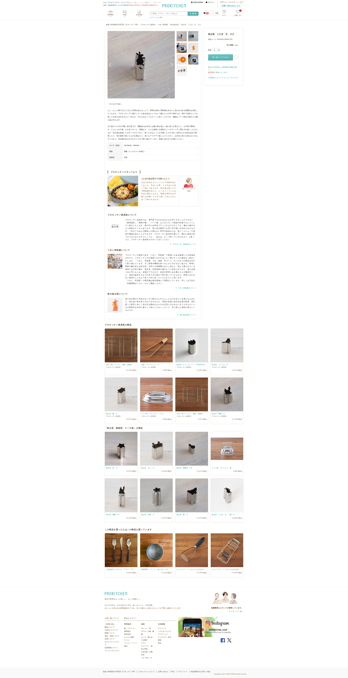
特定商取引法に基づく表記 (200, 672)
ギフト (224, 15)
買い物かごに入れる (220, 57)
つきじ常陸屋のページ (186, 288)
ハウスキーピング (164, 631)
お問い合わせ (163, 672)
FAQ (172, 672)
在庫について (109, 639)
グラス (143, 643)
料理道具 (111, 15)
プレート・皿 (146, 628)
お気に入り (238, 13)
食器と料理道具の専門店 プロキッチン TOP (122, 25)
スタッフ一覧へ (237, 611)
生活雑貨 (139, 15)
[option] (141, 64)
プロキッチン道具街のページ (184, 244)
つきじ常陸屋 (163, 25)
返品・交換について (112, 636)
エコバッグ (162, 628)
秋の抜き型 (174, 25)
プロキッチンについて (146, 672)
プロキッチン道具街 (148, 25)
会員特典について (111, 648)
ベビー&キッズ (146, 658)
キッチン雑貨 (129, 637)
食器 (124, 15)
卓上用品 (144, 649)
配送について (109, 627)
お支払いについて (111, 630)
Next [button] (170, 64)
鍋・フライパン (130, 628)
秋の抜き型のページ (187, 315)
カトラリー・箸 (147, 646)
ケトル (126, 640)
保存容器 (127, 634)
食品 (159, 643)
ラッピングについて (231, 78)
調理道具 (127, 631)
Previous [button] (111, 64)
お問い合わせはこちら (231, 6)
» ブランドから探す (156, 17)
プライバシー (182, 672)
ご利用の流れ (109, 624)
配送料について (215, 78)
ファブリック (163, 634)
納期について (109, 633)
